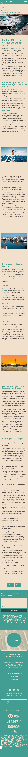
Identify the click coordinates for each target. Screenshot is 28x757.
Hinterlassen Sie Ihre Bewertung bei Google (14, 686)
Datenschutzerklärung (14, 681)
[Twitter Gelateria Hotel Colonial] (14, 690)
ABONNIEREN (14, 610)
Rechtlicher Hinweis (14, 679)
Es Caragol (7, 77)
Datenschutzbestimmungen (16, 612)
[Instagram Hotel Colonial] (18, 690)
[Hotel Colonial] (7, 2)
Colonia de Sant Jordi (14, 53)
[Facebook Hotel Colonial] (10, 690)
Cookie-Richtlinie (14, 683)
